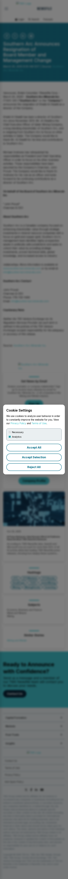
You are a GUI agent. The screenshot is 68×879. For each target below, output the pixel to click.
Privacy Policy (18, 423)
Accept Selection (34, 457)
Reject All (34, 467)
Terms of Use (38, 423)
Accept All (34, 447)
